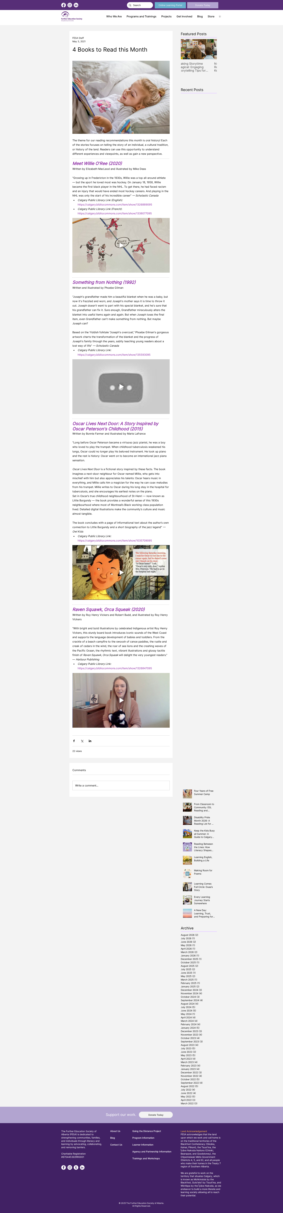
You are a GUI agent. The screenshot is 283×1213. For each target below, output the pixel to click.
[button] (141, 16)
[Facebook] (63, 5)
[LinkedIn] (76, 5)
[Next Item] (211, 49)
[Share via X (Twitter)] (82, 740)
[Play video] (121, 245)
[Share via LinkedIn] (90, 740)
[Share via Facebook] (73, 740)
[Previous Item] (186, 49)
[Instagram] (69, 5)
